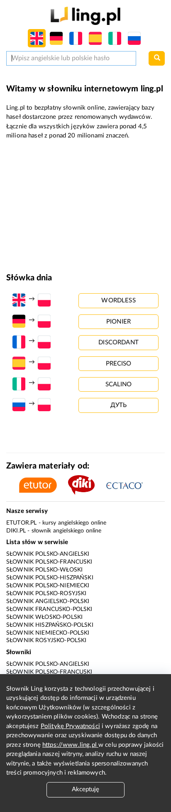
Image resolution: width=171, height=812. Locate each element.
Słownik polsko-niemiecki (48, 586)
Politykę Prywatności (70, 726)
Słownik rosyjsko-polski (46, 640)
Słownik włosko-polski (44, 617)
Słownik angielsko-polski (48, 601)
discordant (118, 342)
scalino (118, 384)
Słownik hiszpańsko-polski (49, 625)
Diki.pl (16, 531)
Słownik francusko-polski (49, 609)
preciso (119, 364)
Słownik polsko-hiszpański (49, 578)
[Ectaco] (129, 485)
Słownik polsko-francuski (49, 562)
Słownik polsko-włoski (44, 570)
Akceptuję (85, 789)
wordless (118, 300)
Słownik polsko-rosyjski (46, 593)
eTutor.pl (21, 523)
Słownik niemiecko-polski (48, 633)
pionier (118, 322)
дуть (118, 405)
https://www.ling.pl (70, 745)
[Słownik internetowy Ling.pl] (85, 15)
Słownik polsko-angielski (48, 554)
